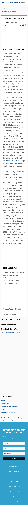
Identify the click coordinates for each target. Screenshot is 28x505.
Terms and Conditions (14, 491)
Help (14, 476)
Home (10, 471)
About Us (16, 471)
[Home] (10, 3)
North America (11, 161)
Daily (14, 496)
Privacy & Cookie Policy (14, 486)
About (13, 332)
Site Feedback (14, 481)
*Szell (8, 76)
